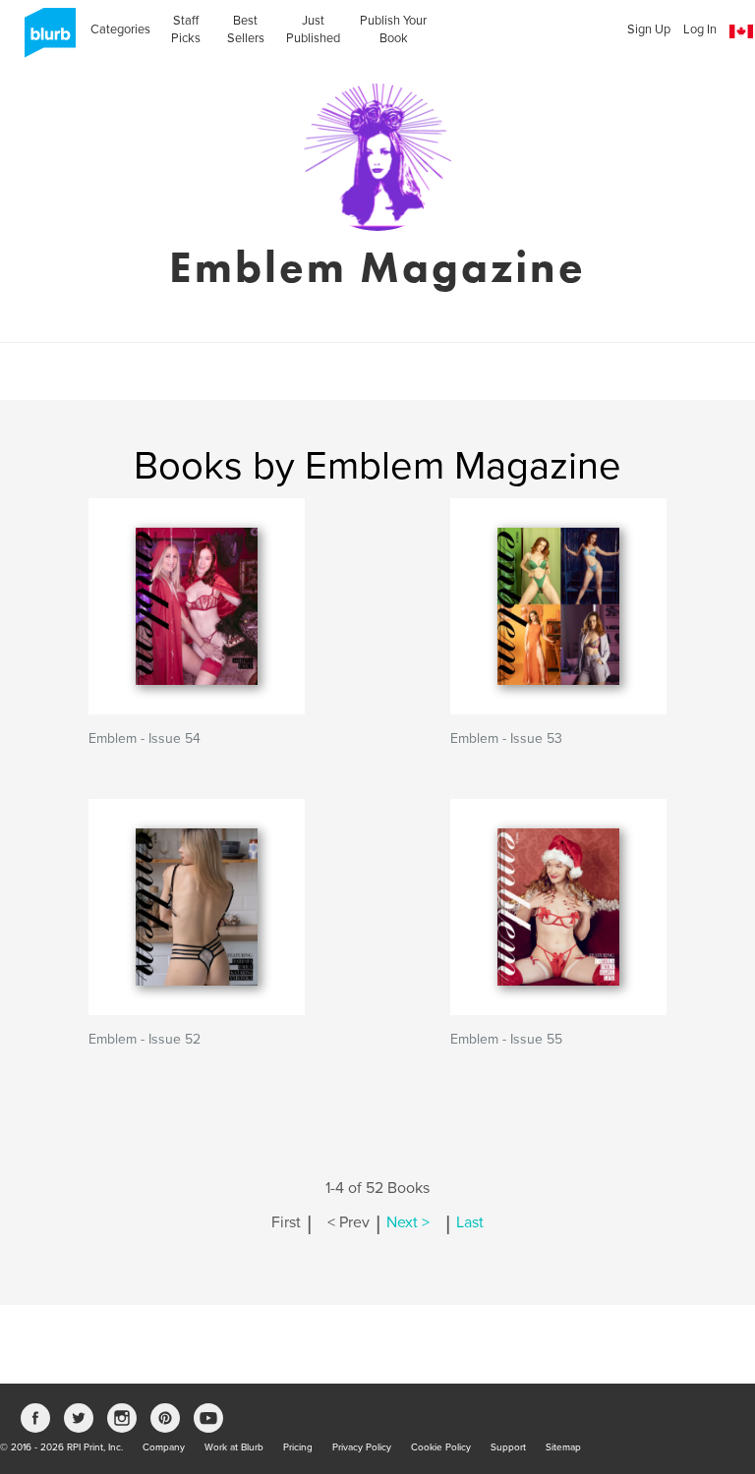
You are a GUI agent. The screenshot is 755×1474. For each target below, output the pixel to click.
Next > (408, 1222)
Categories (120, 29)
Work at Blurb (233, 1447)
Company (164, 1447)
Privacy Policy (361, 1447)
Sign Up (648, 29)
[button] (741, 32)
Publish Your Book (393, 29)
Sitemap (563, 1447)
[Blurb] (44, 39)
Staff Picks (186, 29)
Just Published (313, 29)
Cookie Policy (441, 1447)
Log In (700, 29)
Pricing (298, 1447)
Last (470, 1222)
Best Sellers (245, 29)
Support (508, 1447)
